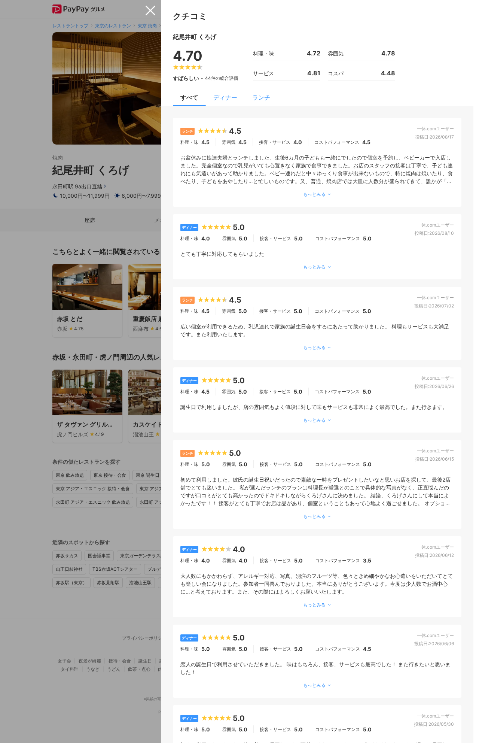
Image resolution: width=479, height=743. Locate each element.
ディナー (225, 97)
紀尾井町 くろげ (194, 36)
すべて (189, 97)
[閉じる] (150, 10)
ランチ (261, 97)
